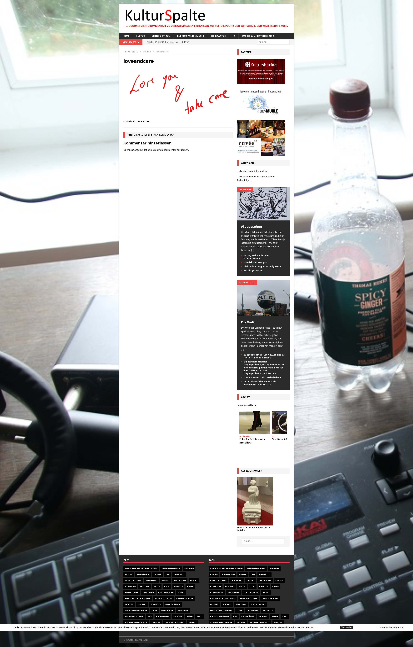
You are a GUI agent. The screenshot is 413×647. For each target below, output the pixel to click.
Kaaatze (178, 586)
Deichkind (151, 580)
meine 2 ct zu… (161, 35)
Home (126, 35)
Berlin (128, 574)
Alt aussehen (251, 226)
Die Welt (248, 322)
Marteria (156, 604)
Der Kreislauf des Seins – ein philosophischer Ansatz (259, 383)
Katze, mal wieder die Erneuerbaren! (256, 257)
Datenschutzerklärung (391, 627)
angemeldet (140, 149)
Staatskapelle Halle (136, 622)
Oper (154, 610)
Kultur (140, 35)
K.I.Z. (167, 586)
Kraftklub (148, 592)
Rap (150, 616)
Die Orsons (179, 580)
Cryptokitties (133, 580)
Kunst (181, 592)
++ (233, 35)
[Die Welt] (263, 314)
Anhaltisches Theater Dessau (141, 568)
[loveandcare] (178, 115)
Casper (157, 574)
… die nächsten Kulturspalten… (253, 171)
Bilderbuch (143, 574)
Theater (155, 622)
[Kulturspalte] (206, 30)
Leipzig (129, 604)
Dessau (165, 580)
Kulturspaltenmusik (190, 35)
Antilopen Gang (171, 568)
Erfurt (194, 580)
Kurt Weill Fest (163, 598)
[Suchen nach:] (273, 42)
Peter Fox (183, 610)
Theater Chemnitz (175, 622)
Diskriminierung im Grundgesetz (262, 266)
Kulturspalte (165, 592)
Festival (144, 586)
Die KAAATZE (218, 35)
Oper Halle (167, 610)
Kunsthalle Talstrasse (137, 598)
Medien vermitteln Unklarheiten (262, 377)
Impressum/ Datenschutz (258, 35)
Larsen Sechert (184, 598)
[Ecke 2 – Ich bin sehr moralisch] (254, 422)
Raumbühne (162, 616)
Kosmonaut (131, 592)
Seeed (190, 616)
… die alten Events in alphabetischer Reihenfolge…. (256, 178)
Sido (199, 616)
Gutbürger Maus (252, 270)
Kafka (190, 586)
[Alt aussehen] (263, 218)
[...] (252, 250)
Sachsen (177, 616)
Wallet (193, 622)
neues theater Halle (136, 610)
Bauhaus (189, 568)
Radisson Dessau (134, 616)
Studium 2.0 (279, 439)
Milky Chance (172, 604)
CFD (168, 574)
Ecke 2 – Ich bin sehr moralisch (252, 440)
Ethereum (130, 586)
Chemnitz (179, 574)
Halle (157, 586)
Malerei (142, 604)
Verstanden (346, 627)
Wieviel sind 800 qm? (255, 262)
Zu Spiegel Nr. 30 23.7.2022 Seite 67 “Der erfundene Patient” (263, 356)
